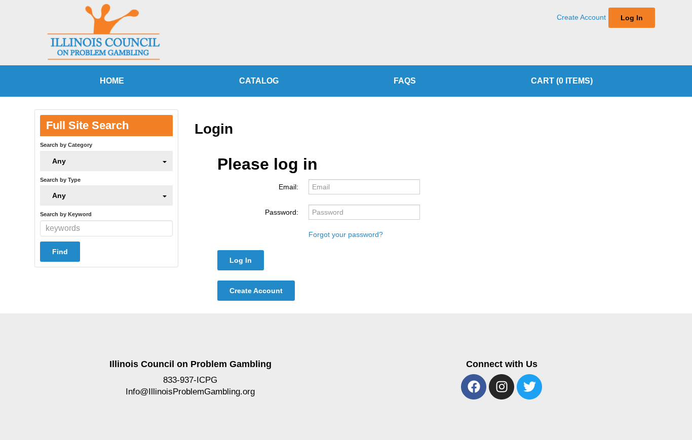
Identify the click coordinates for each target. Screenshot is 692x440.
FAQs (405, 80)
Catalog (259, 80)
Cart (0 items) (562, 80)
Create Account (581, 17)
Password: (281, 212)
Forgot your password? (346, 234)
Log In (632, 18)
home (112, 80)
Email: (288, 187)
